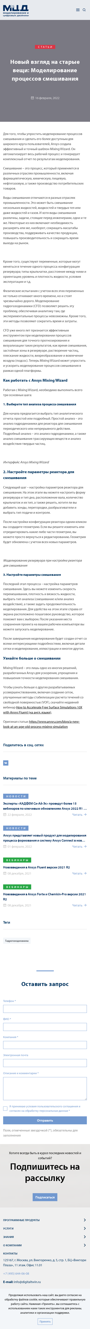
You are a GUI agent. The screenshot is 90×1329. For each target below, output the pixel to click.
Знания (8, 1237)
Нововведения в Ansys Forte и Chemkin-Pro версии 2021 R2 (44, 896)
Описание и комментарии (21, 1073)
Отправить (45, 1120)
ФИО (7, 1019)
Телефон (9, 1001)
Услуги (8, 1228)
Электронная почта (15, 1055)
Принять (45, 1321)
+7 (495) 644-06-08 (16, 1273)
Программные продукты (21, 1220)
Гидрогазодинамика (16, 940)
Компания (10, 1037)
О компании (12, 1245)
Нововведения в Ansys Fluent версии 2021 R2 (36, 867)
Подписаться (45, 1197)
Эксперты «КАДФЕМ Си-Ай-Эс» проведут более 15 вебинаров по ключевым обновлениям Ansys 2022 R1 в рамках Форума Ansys (44, 806)
